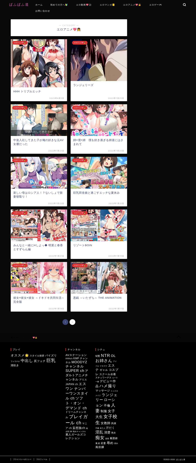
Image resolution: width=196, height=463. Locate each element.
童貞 (97, 443)
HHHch (69, 358)
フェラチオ (15, 361)
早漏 (97, 428)
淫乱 (99, 432)
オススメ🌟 (20, 355)
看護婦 (114, 438)
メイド (98, 395)
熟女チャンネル (79, 431)
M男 (97, 356)
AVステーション (76, 355)
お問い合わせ (42, 10)
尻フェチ (40, 361)
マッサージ (102, 390)
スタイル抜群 (37, 355)
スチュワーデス (103, 377)
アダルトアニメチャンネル (77, 375)
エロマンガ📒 (107, 4)
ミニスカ (114, 391)
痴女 (100, 437)
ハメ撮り (107, 386)
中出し (27, 360)
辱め (110, 443)
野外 (116, 443)
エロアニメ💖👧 (132, 4)
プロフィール (41, 459)
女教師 (105, 423)
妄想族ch (79, 427)
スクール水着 (107, 374)
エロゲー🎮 (155, 4)
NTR (105, 355)
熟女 (113, 433)
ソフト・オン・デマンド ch (76, 403)
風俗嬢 (99, 447)
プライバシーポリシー (22, 459)
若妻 (103, 443)
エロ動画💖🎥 (84, 4)
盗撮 (107, 438)
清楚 (107, 432)
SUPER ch (75, 371)
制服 (104, 411)
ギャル (104, 369)
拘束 (113, 423)
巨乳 (51, 360)
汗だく (110, 427)
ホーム (39, 4)
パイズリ (51, 355)
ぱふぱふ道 (21, 4)
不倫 (107, 405)
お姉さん (103, 360)
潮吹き (15, 365)
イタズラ (103, 366)
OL (113, 356)
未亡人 (102, 428)
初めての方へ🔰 (59, 4)
